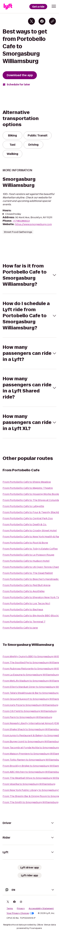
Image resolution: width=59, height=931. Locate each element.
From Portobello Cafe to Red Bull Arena (26, 585)
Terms (10, 908)
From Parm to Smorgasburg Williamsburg (27, 717)
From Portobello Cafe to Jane (20, 627)
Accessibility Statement (41, 908)
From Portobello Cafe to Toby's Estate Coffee (30, 548)
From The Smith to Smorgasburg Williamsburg (30, 802)
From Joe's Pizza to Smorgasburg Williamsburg (30, 705)
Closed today (13, 214)
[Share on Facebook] (42, 21)
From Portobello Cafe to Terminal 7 (24, 621)
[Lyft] (8, 6)
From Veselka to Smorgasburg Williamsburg (29, 784)
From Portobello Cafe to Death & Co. (25, 524)
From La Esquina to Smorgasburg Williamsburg (31, 674)
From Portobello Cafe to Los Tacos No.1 (26, 603)
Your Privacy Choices (18, 913)
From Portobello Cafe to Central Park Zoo (28, 518)
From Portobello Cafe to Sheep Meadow (27, 482)
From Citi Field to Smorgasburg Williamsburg (30, 711)
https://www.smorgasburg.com (33, 224)
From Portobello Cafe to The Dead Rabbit (28, 573)
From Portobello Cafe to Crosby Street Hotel (30, 530)
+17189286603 (21, 220)
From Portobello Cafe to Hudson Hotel (26, 561)
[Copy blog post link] (52, 21)
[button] (53, 6)
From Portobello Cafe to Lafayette (23, 506)
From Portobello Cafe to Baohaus (23, 609)
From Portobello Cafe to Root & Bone (25, 542)
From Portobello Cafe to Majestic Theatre (28, 488)
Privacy (21, 908)
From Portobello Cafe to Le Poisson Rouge (28, 554)
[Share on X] (31, 21)
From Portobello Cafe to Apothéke (24, 591)
